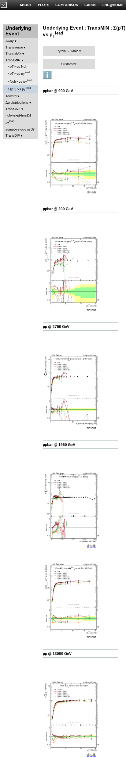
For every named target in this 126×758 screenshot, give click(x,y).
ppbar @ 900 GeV (58, 91)
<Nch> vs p (20, 81)
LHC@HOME (112, 5)
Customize (69, 64)
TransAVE (13, 109)
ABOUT (26, 5)
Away (10, 41)
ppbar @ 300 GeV (58, 209)
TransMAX (13, 54)
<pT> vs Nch (17, 66)
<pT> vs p (19, 73)
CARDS (90, 5)
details (91, 192)
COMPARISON (66, 5)
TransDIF (13, 135)
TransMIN (13, 60)
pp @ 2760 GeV (56, 327)
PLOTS (43, 5)
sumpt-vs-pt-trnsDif (20, 129)
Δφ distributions (17, 102)
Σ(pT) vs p (19, 89)
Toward (11, 96)
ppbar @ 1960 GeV (59, 445)
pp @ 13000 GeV (57, 654)
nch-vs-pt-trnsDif (18, 115)
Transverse (14, 47)
